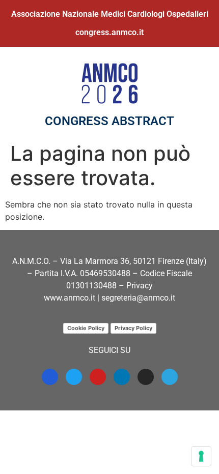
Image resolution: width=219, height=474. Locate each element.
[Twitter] (74, 377)
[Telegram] (169, 377)
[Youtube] (98, 377)
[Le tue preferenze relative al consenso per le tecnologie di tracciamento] (201, 456)
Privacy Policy (133, 328)
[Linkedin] (122, 377)
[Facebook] (50, 377)
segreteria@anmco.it (138, 298)
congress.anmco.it (109, 32)
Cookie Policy (85, 328)
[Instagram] (146, 377)
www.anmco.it (69, 298)
